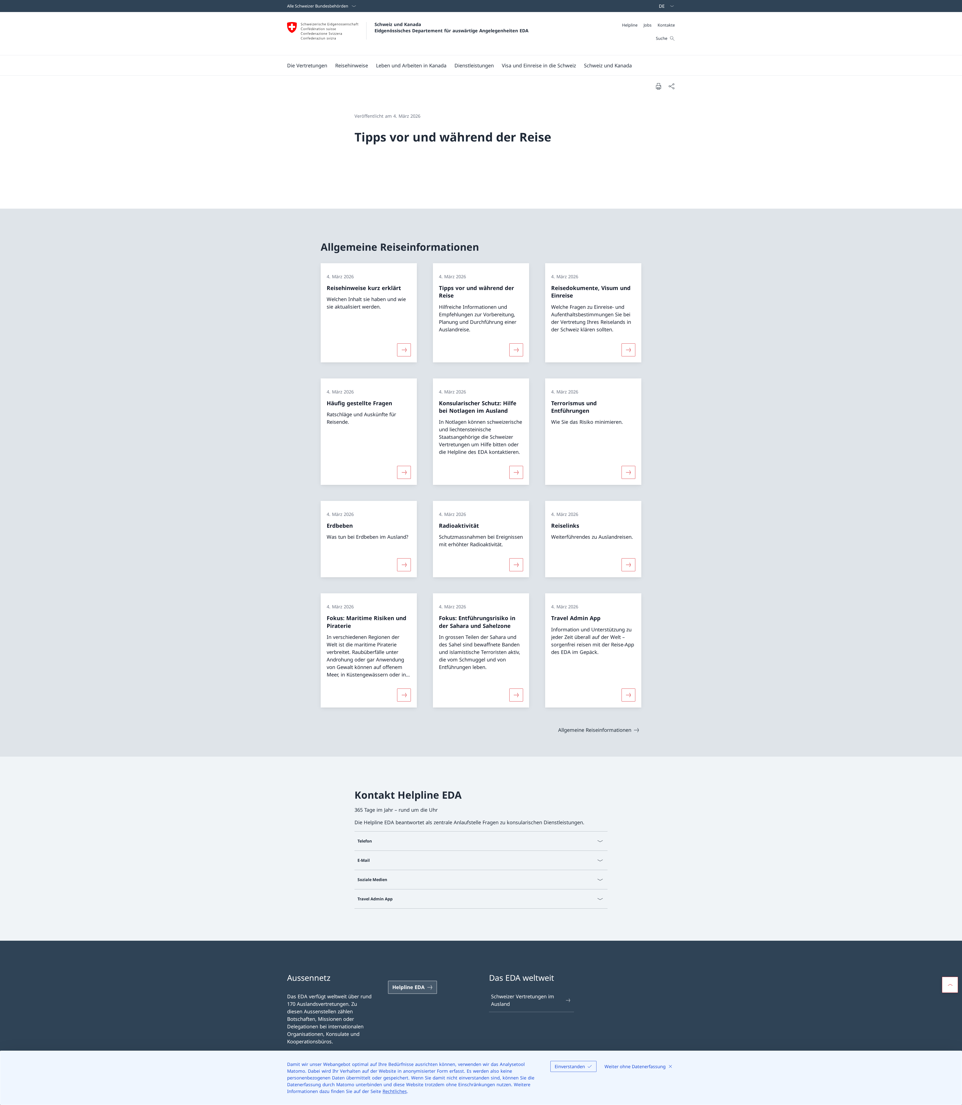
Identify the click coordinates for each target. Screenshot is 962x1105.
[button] (307, 65)
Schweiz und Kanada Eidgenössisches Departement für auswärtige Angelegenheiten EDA (451, 27)
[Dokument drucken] (658, 86)
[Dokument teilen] (671, 86)
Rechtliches (395, 1091)
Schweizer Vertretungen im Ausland (522, 1000)
